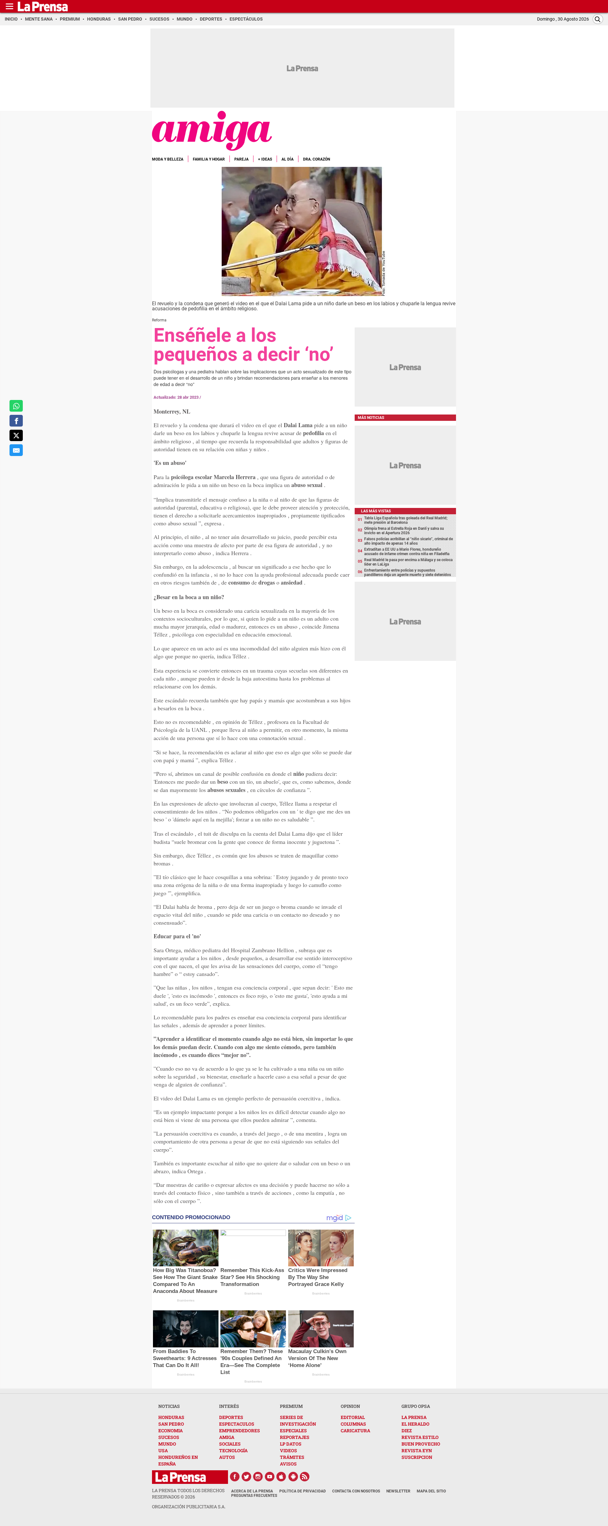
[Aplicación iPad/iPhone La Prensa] (281, 1476)
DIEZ (407, 1431)
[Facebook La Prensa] (235, 1476)
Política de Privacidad (302, 1491)
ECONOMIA (170, 1431)
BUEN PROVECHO (421, 1444)
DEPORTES (231, 1417)
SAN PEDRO (171, 1424)
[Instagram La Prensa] (258, 1476)
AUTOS (227, 1457)
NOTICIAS (169, 1406)
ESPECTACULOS (236, 1424)
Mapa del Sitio (431, 1491)
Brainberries (185, 1300)
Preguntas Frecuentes (254, 1495)
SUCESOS (168, 1437)
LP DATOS (290, 1444)
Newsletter (398, 1491)
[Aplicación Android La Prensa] (293, 1476)
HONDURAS (171, 1417)
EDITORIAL (353, 1417)
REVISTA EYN (417, 1450)
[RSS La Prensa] (305, 1476)
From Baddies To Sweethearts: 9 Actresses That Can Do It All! (185, 1358)
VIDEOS (288, 1450)
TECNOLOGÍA (233, 1450)
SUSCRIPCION (417, 1457)
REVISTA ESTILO (420, 1437)
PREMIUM (291, 1406)
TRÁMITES (292, 1457)
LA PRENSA (414, 1417)
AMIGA (226, 1437)
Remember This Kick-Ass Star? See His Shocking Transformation (252, 1277)
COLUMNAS (353, 1424)
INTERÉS (229, 1406)
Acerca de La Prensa (252, 1491)
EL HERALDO (415, 1424)
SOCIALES (230, 1444)
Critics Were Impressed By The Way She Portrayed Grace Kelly (317, 1277)
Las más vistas (376, 511)
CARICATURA (355, 1431)
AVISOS (288, 1464)
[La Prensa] (180, 1477)
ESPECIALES (293, 1431)
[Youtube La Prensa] (270, 1476)
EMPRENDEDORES (239, 1431)
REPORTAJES (294, 1437)
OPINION (350, 1406)
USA (163, 1450)
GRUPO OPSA (416, 1406)
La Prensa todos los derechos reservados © (188, 1493)
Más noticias (371, 417)
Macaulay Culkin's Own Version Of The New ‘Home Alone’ (317, 1358)
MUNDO (167, 1444)
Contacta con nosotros (356, 1491)
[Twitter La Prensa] (246, 1476)
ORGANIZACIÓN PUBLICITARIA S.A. (188, 1507)
